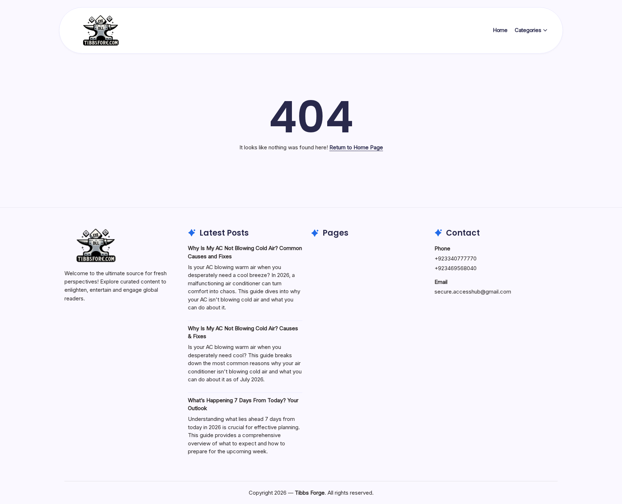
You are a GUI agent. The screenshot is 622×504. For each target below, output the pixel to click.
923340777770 (457, 258)
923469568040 (457, 268)
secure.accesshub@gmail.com (472, 291)
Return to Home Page (356, 147)
